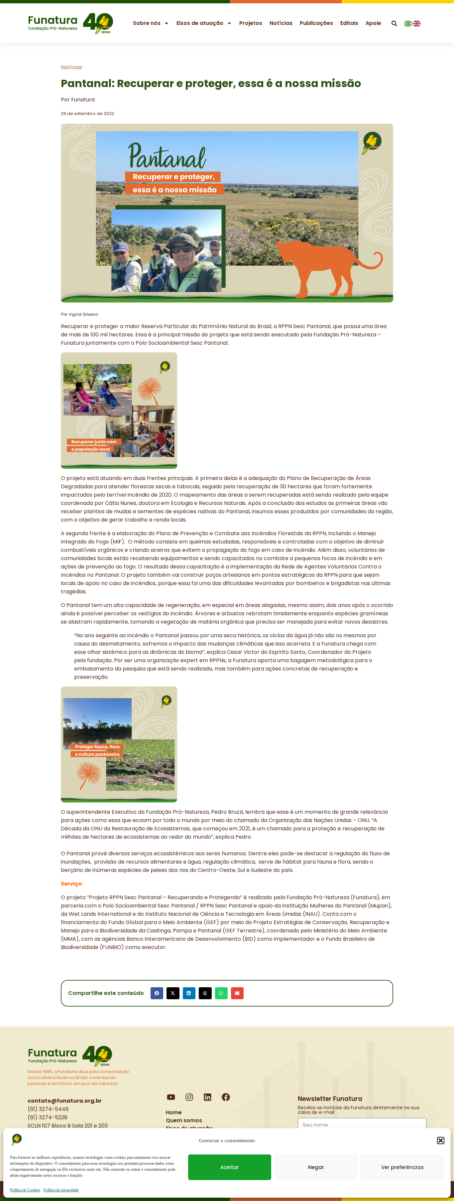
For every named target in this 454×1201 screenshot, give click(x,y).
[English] (417, 23)
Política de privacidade (61, 1190)
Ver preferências (402, 1167)
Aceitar (229, 1167)
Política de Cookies (25, 1190)
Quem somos (184, 1120)
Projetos (250, 23)
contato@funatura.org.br (65, 1101)
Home (174, 1112)
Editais (349, 23)
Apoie (373, 23)
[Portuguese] (408, 23)
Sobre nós (147, 23)
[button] (440, 1140)
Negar (316, 1167)
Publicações (316, 23)
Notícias (281, 23)
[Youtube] (171, 1097)
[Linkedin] (207, 1097)
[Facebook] (226, 1097)
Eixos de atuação (199, 23)
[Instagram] (189, 1097)
